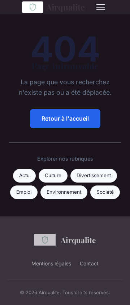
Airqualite (65, 7)
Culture (53, 175)
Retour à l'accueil (65, 118)
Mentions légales (51, 263)
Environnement (64, 192)
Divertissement (94, 175)
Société (105, 192)
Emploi (23, 192)
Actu (24, 175)
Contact (89, 263)
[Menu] (101, 7)
